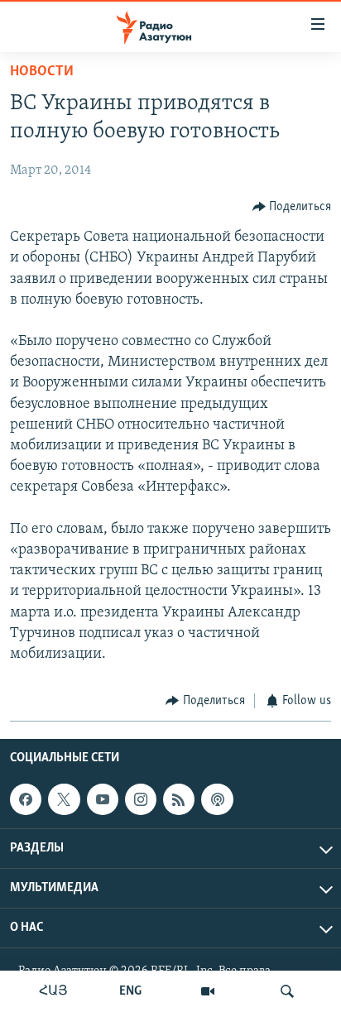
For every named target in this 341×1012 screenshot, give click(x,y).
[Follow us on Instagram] (140, 799)
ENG (130, 991)
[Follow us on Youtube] (102, 799)
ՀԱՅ (53, 991)
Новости (42, 72)
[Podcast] (217, 799)
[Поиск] (287, 991)
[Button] (292, 207)
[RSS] (179, 799)
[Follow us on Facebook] (25, 799)
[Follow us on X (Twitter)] (63, 799)
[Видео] (208, 991)
